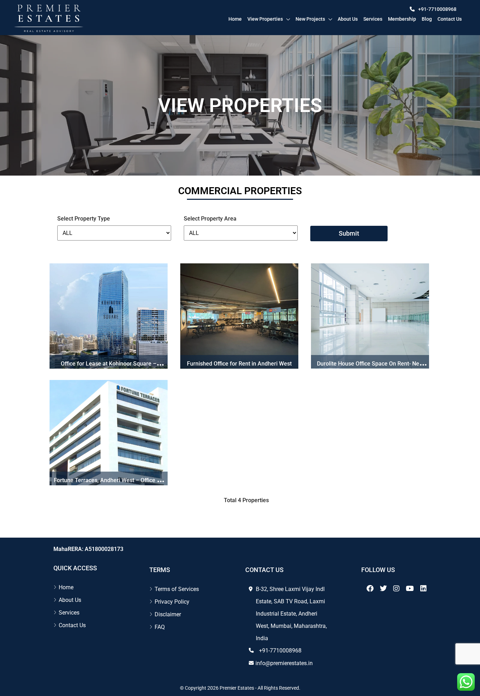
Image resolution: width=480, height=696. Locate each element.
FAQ (160, 627)
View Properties (265, 19)
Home (235, 19)
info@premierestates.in (284, 663)
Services (372, 19)
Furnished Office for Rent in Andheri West (239, 363)
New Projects (310, 19)
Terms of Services (177, 589)
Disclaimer (168, 614)
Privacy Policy (172, 601)
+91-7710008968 (437, 9)
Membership (402, 19)
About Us (348, 19)
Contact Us (72, 625)
